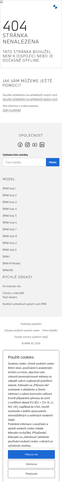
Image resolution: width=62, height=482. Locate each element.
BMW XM (8, 270)
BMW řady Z (10, 243)
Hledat (52, 162)
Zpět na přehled (12, 110)
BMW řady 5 (10, 215)
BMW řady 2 (10, 195)
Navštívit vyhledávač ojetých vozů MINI (24, 304)
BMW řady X (10, 249)
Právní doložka (50, 330)
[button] (6, 7)
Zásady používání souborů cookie (22, 330)
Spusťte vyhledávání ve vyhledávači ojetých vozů (30, 99)
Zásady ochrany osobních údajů (31, 336)
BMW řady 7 (10, 229)
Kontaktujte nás (12, 286)
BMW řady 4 (10, 209)
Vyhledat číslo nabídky (15, 154)
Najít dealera (10, 297)
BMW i (6, 256)
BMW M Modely (12, 263)
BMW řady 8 (10, 236)
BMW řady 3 (10, 202)
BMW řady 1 (9, 188)
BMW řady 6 (10, 222)
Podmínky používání (31, 323)
